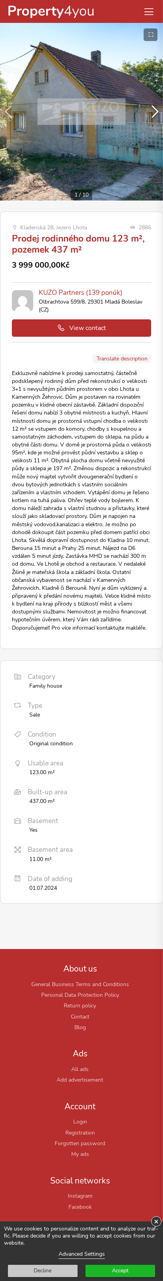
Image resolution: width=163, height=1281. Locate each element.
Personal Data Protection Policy (80, 995)
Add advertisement (80, 1080)
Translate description (122, 358)
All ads (80, 1069)
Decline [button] (42, 1270)
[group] (81, 112)
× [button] (156, 1221)
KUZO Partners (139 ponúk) (80, 292)
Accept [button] (120, 1270)
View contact (87, 328)
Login (80, 1121)
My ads (80, 1154)
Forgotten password (80, 1143)
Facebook (80, 1207)
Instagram (80, 1196)
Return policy (80, 1005)
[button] (153, 111)
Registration (80, 1133)
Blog (80, 1027)
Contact (80, 1016)
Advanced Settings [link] (82, 1254)
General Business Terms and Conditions (80, 984)
